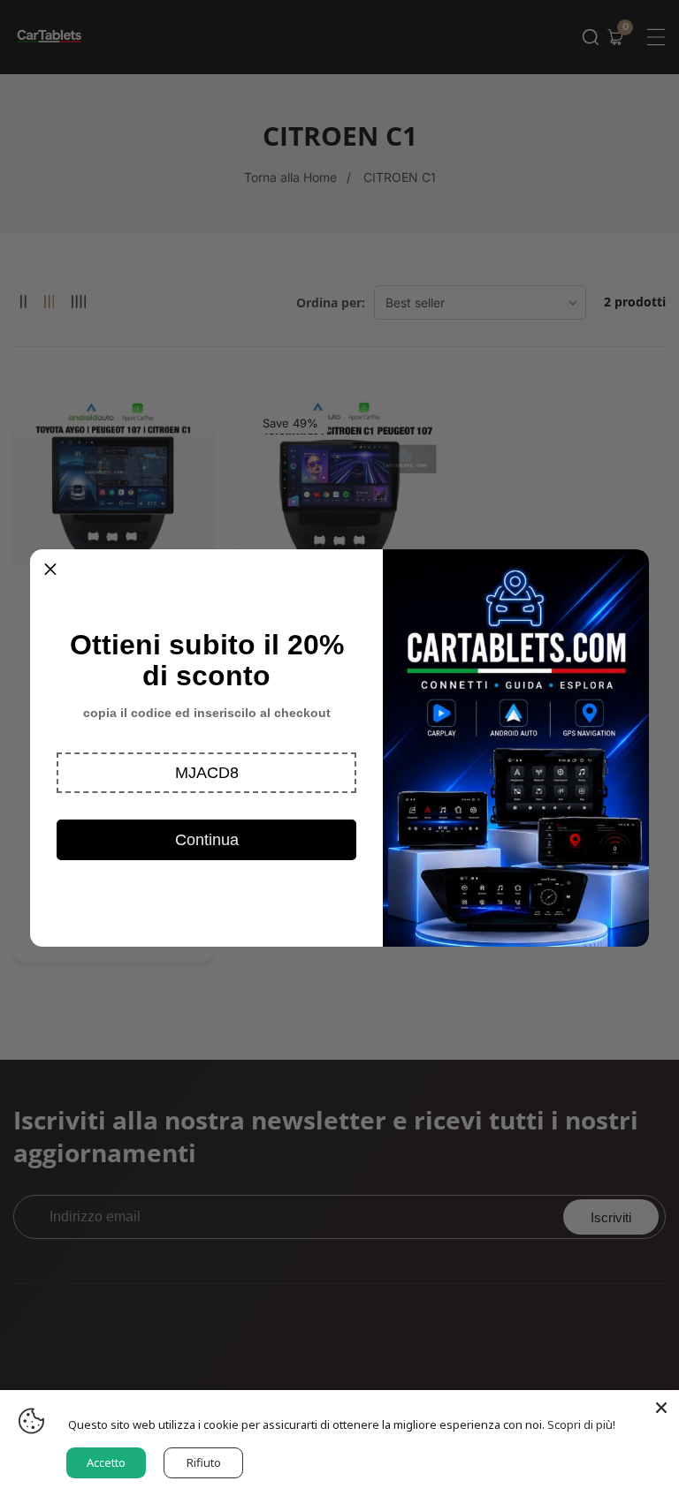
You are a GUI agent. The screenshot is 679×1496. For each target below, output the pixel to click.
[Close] (661, 1408)
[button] (206, 772)
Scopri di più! (581, 1424)
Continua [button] (207, 840)
